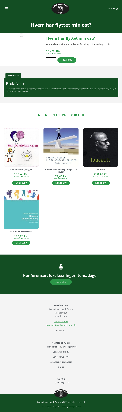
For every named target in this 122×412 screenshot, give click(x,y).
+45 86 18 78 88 (61, 321)
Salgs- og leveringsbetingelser (72, 407)
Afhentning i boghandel (61, 362)
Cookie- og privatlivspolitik (50, 407)
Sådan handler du (61, 351)
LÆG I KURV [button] (21, 183)
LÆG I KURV (67, 60)
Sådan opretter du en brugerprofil (61, 346)
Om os (61, 367)
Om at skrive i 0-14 (61, 357)
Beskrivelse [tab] (13, 75)
